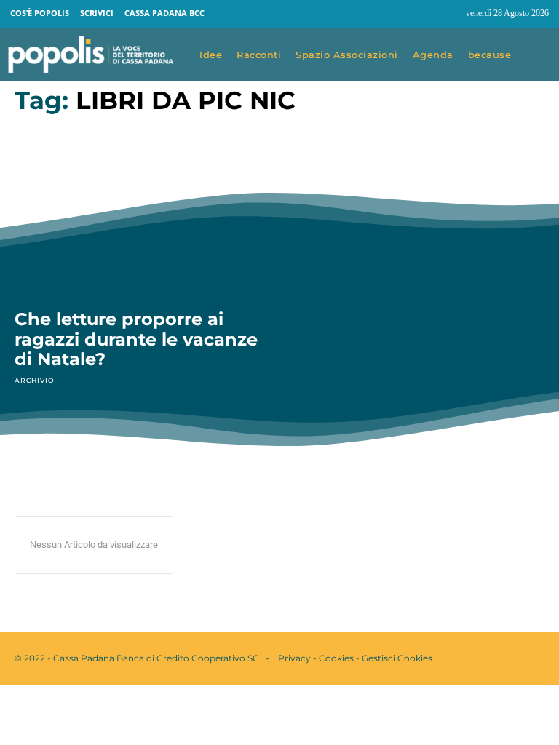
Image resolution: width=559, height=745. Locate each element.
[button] (539, 55)
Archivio (34, 380)
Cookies (336, 658)
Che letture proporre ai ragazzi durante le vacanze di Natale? (136, 339)
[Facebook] (421, 14)
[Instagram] (448, 14)
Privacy (294, 658)
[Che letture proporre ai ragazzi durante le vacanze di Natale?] (140, 220)
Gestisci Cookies (397, 658)
